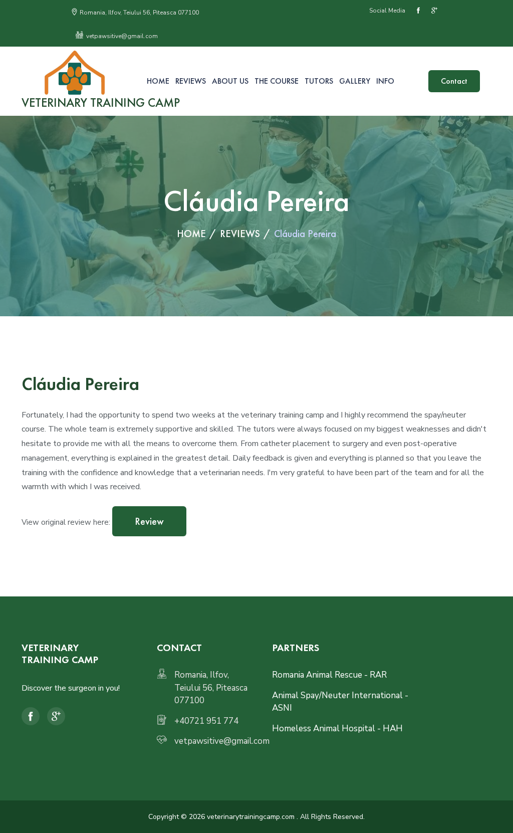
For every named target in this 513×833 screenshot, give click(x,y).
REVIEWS (190, 81)
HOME (158, 81)
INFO (385, 81)
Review (149, 521)
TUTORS (319, 81)
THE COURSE (276, 81)
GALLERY (354, 81)
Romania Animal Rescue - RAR (329, 675)
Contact (454, 81)
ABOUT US (230, 81)
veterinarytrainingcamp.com (251, 816)
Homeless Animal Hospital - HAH (337, 728)
